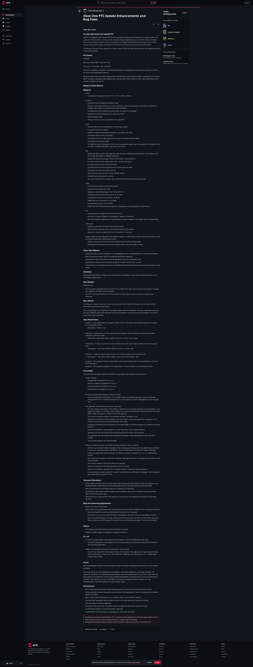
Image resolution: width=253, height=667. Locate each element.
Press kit (161, 651)
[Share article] (154, 24)
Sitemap (223, 657)
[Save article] (158, 24)
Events (99, 654)
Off (113, 629)
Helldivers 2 (131, 654)
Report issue (193, 651)
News (98, 649)
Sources (161, 649)
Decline (149, 662)
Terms (222, 649)
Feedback (192, 654)
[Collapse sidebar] (21, 663)
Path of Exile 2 (132, 646)
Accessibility (193, 657)
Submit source (194, 649)
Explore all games (71, 646)
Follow (184, 13)
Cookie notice (135, 662)
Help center (193, 646)
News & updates (70, 654)
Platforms (68, 649)
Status (160, 657)
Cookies (223, 651)
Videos (68, 659)
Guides (68, 657)
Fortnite (130, 651)
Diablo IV (130, 649)
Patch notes (69, 651)
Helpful (104, 629)
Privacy (223, 646)
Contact (161, 654)
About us (161, 646)
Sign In (247, 3)
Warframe (131, 657)
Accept (157, 662)
